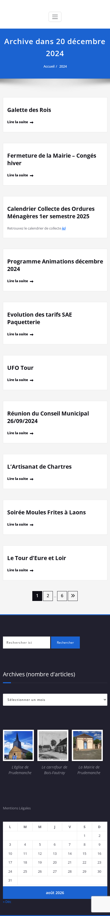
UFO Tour (20, 367)
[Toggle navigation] (55, 17)
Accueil (49, 66)
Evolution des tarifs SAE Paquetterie (39, 318)
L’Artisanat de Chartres (39, 466)
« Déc (7, 901)
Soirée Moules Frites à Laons (46, 512)
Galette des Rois (29, 110)
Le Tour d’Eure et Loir (36, 558)
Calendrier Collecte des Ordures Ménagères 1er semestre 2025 (51, 212)
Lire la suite (17, 121)
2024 (63, 66)
